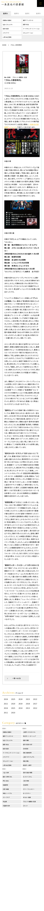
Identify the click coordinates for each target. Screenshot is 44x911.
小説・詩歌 (26, 781)
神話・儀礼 (26, 761)
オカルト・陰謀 (27, 797)
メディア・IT (6, 33)
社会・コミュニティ (8, 24)
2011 (6, 712)
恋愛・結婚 (6, 789)
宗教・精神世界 (27, 753)
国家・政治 (26, 24)
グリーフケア (6, 797)
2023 (28, 699)
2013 (28, 708)
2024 (21, 699)
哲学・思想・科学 (27, 744)
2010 (13, 712)
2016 (6, 708)
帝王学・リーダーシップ (29, 736)
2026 (6, 699)
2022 (35, 699)
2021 (6, 704)
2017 (35, 704)
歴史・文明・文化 (7, 777)
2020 (13, 704)
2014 (21, 708)
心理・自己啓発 (7, 37)
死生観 (5, 801)
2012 (35, 708)
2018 (28, 704)
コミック (25, 806)
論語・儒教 (26, 740)
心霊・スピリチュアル (28, 757)
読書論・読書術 (7, 20)
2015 (13, 708)
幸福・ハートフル (7, 793)
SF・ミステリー (27, 793)
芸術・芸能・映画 (27, 772)
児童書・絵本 (6, 806)
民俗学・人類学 (27, 765)
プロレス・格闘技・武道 (19, 77)
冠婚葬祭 (5, 785)
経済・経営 (6, 29)
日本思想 (25, 749)
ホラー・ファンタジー (28, 789)
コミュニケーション (28, 33)
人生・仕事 (6, 772)
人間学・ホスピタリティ (29, 732)
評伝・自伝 (6, 781)
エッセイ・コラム (27, 777)
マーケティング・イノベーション (31, 29)
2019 (21, 704)
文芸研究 (25, 785)
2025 (13, 699)
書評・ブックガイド (28, 20)
